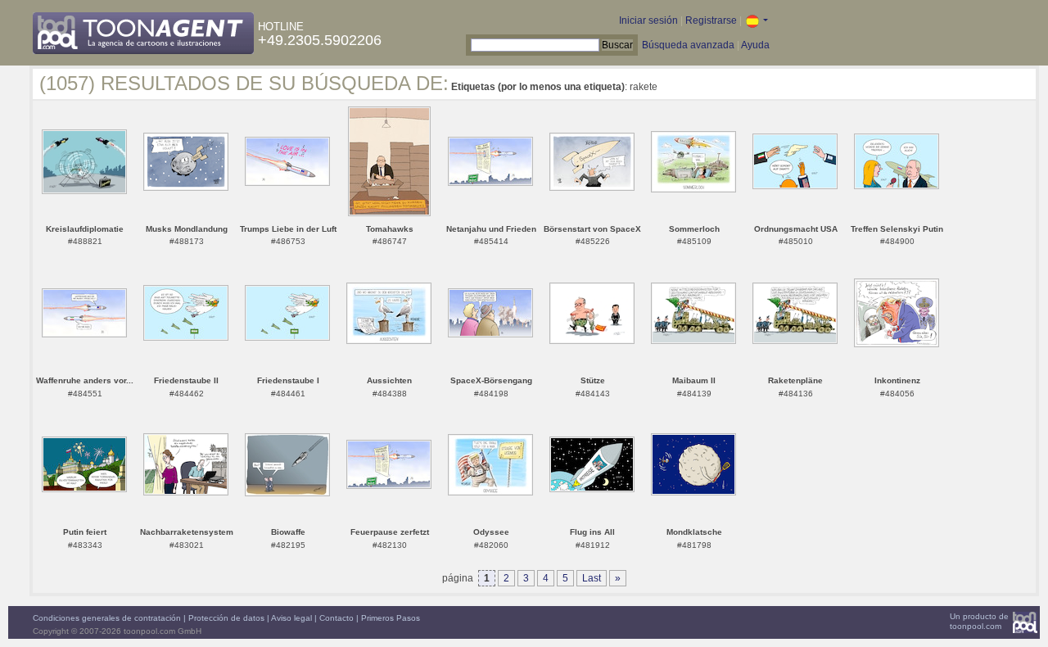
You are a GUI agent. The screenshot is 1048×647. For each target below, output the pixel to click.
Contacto (336, 617)
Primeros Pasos (390, 617)
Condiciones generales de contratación (107, 617)
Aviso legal (291, 617)
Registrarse (711, 20)
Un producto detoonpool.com (979, 621)
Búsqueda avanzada (688, 45)
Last (591, 578)
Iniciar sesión (648, 20)
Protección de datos (226, 617)
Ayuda (755, 45)
